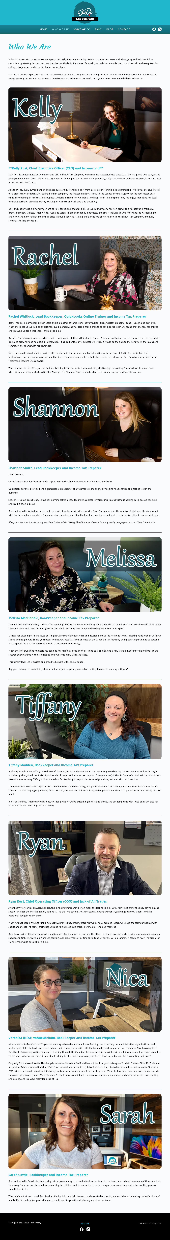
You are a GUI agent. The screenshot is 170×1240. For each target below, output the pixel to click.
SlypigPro (158, 1223)
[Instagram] (160, 29)
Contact (124, 29)
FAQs (98, 29)
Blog (109, 29)
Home (43, 29)
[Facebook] (154, 29)
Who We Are (60, 29)
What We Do (81, 29)
